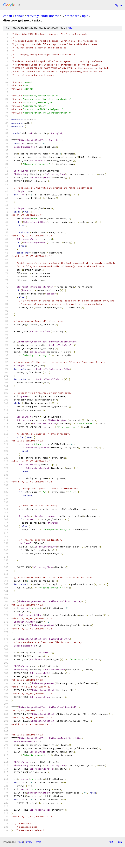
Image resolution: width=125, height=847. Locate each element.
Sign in (118, 5)
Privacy (28, 841)
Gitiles (19, 841)
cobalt (7, 16)
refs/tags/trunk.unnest (43, 16)
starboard (72, 16)
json (119, 841)
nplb (85, 16)
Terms (37, 841)
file (70, 28)
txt (111, 841)
